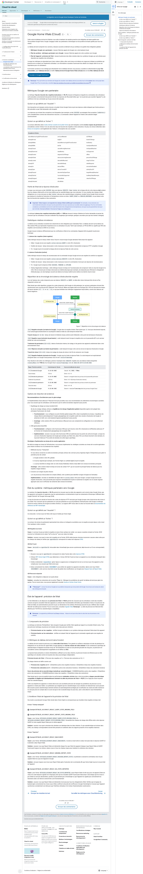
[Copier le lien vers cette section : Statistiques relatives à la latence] (54, 220)
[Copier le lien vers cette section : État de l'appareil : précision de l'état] (61, 597)
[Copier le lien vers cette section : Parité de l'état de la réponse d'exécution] (60, 187)
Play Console (97, 828)
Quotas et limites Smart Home (72, 582)
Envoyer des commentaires (95, 35)
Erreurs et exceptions (34, 129)
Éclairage (61, 828)
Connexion (138, 2)
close (140, 7)
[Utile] (102, 30)
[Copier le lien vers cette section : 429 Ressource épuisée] (43, 574)
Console (130, 2)
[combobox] (104, 1)
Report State (98, 569)
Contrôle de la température (63, 832)
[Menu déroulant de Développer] (30, 11)
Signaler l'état (69, 607)
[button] (10, 47)
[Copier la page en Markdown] (67, 34)
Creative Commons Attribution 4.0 (68, 814)
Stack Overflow (98, 836)
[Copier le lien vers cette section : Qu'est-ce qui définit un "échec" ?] (54, 121)
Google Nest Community (100, 839)
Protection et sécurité (65, 836)
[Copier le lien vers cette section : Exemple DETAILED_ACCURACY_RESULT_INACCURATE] (64, 737)
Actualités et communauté (52, 2)
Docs (64, 2)
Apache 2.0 (104, 814)
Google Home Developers (34, 30)
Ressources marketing (82, 833)
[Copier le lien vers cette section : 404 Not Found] (38, 544)
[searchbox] (11, 16)
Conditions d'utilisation (30, 870)
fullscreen (138, 7)
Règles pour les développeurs (80, 853)
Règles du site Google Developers (48, 816)
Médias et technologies (65, 839)
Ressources (38, 2)
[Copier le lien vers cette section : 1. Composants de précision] (50, 622)
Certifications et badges (83, 830)
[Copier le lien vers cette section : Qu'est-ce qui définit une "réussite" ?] (57, 104)
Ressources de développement (80, 837)
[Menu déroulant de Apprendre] (18, 11)
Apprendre (13, 10)
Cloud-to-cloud (9, 7)
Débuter (4, 10)
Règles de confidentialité (44, 870)
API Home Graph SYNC (42, 557)
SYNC (81, 539)
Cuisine (61, 845)
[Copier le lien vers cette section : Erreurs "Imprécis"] (40, 732)
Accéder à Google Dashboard (39, 75)
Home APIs (45, 833)
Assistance (48, 10)
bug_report (135, 7)
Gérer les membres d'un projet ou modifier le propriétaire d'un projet (71, 83)
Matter (26, 828)
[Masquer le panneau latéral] (20, 871)
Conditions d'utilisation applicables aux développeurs (82, 847)
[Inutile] (104, 30)
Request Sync (88, 569)
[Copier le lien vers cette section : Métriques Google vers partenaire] (60, 91)
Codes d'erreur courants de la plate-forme (56, 125)
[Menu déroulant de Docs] (68, 2)
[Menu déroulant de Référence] (42, 11)
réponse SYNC (80, 554)
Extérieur (61, 851)
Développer (27, 2)
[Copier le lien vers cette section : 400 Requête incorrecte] (43, 529)
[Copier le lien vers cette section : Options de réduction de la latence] (55, 394)
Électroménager (63, 842)
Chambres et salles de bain (66, 848)
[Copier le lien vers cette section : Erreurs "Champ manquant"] (45, 705)
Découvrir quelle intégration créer (29, 856)
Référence (37, 10)
